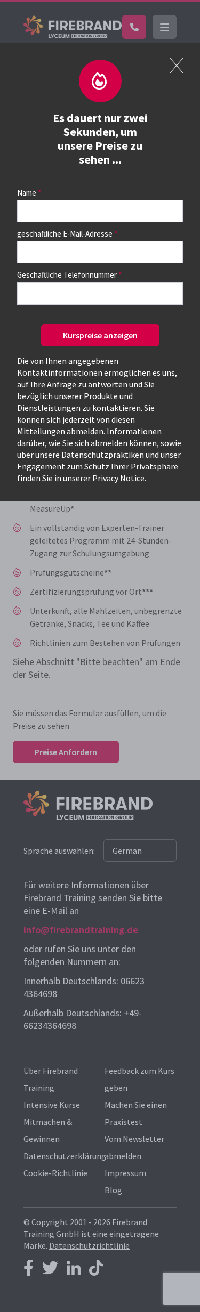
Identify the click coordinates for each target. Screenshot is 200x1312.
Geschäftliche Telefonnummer (67, 275)
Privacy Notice (118, 478)
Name (26, 193)
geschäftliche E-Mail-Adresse (65, 234)
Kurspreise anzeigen (100, 335)
